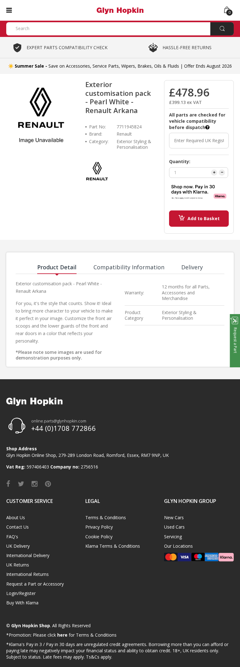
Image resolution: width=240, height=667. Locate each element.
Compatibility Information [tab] (128, 267)
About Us (15, 517)
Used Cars (174, 527)
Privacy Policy (99, 527)
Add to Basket (204, 218)
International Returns (27, 574)
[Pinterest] (48, 483)
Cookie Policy (98, 537)
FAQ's (12, 537)
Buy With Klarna (22, 603)
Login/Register (21, 593)
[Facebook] (8, 483)
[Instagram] (35, 483)
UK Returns (17, 565)
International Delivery (27, 555)
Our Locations (178, 546)
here (62, 635)
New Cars (174, 517)
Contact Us (17, 527)
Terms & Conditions (105, 517)
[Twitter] (21, 483)
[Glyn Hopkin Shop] (120, 10)
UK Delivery (18, 546)
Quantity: (179, 161)
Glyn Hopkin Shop (30, 625)
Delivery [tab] (192, 267)
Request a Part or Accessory (35, 584)
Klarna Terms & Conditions (112, 546)
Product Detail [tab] (57, 267)
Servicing (173, 537)
